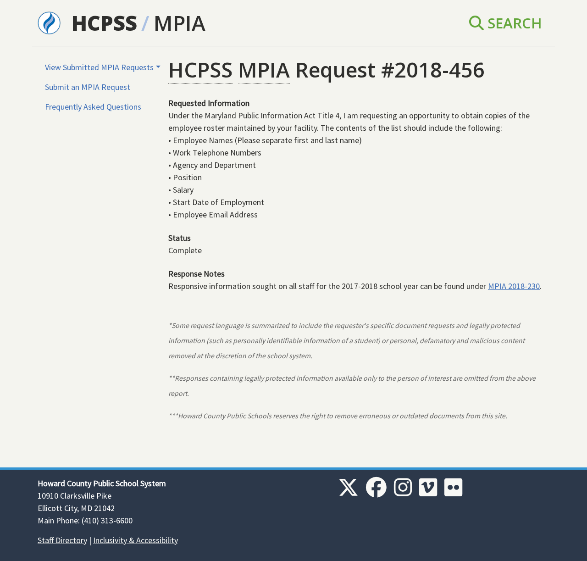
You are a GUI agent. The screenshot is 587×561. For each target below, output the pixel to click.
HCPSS (104, 23)
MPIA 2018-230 (514, 286)
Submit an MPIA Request (87, 87)
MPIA (179, 23)
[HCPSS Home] (49, 22)
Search (513, 23)
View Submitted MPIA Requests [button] (99, 67)
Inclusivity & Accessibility (135, 540)
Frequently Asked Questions (93, 106)
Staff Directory (62, 540)
